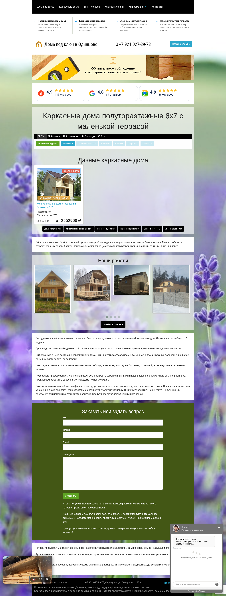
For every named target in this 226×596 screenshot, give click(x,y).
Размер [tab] (55, 136)
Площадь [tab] (89, 136)
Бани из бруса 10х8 (173, 229)
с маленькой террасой (47, 144)
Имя (65, 417)
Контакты (157, 6)
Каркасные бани (114, 6)
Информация (136, 6)
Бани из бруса (92, 6)
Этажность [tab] (72, 136)
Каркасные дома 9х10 (129, 229)
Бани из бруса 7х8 (152, 229)
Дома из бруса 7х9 (52, 229)
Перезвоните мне (181, 44)
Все (102, 136)
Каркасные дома (69, 6)
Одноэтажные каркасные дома (79, 229)
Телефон (67, 430)
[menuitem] (46, 7)
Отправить (70, 496)
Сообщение (68, 454)
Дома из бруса (45, 6)
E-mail (66, 442)
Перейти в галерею (112, 324)
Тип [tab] (42, 136)
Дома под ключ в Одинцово (70, 44)
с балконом (68, 144)
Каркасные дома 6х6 (106, 229)
